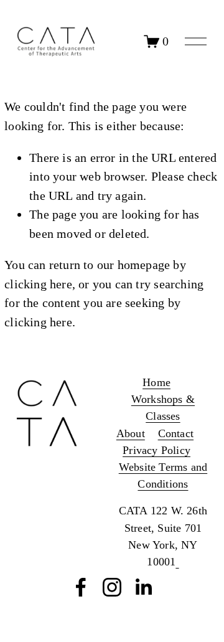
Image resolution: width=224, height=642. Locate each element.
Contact (176, 433)
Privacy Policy (156, 450)
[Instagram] (112, 587)
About (130, 433)
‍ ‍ (177, 561)
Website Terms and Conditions (163, 475)
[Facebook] (81, 587)
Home (156, 382)
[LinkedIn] (143, 587)
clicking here (38, 284)
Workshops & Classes (163, 407)
